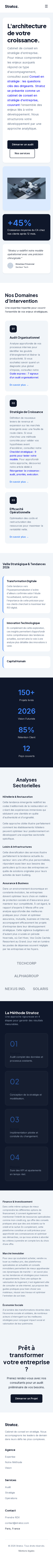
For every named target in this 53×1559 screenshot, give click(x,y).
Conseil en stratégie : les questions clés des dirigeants (25, 81)
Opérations (11, 1498)
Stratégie (10, 1492)
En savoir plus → (19, 384)
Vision (8, 1467)
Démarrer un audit (22, 144)
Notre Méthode (13, 1462)
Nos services (22, 153)
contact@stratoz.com (17, 1523)
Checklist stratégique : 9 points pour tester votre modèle (23, 455)
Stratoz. (12, 6)
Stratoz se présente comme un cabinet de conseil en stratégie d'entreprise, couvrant (26, 95)
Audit (8, 1487)
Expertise (10, 1456)
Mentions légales (26, 1551)
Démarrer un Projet (26, 1398)
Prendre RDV (12, 1517)
